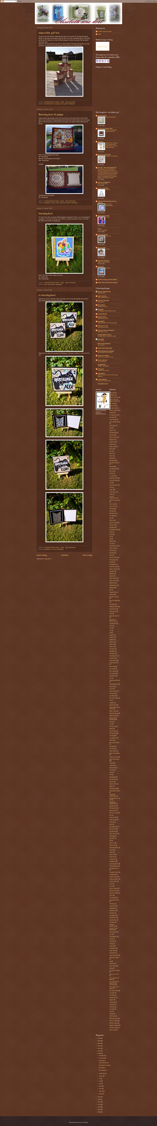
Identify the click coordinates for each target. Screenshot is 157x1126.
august (101, 1076)
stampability (112, 915)
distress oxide (113, 522)
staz (110, 934)
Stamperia (112, 922)
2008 (99, 1112)
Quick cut (111, 843)
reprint (111, 849)
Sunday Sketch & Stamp (104, 334)
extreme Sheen (113, 557)
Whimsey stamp (113, 1018)
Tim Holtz (111, 993)
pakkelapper (112, 777)
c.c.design (112, 475)
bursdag (111, 466)
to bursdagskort (47, 295)
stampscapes (112, 932)
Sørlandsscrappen (114, 957)
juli (100, 1078)
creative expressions (114, 500)
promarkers (112, 831)
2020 (99, 1053)
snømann (111, 903)
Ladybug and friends (114, 680)
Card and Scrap (113, 480)
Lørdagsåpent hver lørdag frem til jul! (107, 311)
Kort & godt (112, 666)
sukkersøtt (112, 953)
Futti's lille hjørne (103, 234)
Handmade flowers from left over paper (107, 322)
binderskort (112, 442)
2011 (99, 1104)
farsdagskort (112, 564)
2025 (99, 1040)
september (102, 1073)
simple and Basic (113, 879)
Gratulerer (108, 189)
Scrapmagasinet (113, 866)
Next (107, 46)
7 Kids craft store (113, 397)
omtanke (111, 765)
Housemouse (112, 609)
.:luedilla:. (108, 217)
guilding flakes (113, 585)
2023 (99, 1046)
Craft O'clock (112, 492)
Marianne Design (113, 713)
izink (110, 628)
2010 (99, 1107)
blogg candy (112, 446)
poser (110, 824)
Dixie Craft (112, 525)
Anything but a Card (102, 331)
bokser (111, 453)
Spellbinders (112, 910)
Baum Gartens (113, 437)
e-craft (111, 543)
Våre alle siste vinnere (103, 327)
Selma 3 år (108, 236)
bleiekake (111, 444)
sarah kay (112, 854)
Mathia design (113, 715)
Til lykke (108, 249)
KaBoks (111, 646)
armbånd (111, 412)
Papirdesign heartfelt (114, 791)
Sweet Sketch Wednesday (105, 348)
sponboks (111, 913)
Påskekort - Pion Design (111, 156)
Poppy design (113, 819)
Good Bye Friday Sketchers (104, 380)
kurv (110, 678)
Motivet (111, 740)
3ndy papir (112, 392)
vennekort (112, 1004)
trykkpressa (112, 997)
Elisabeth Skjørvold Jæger (105, 31)
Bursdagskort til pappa (51, 114)
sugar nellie (112, 950)
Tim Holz (111, 995)
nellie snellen (112, 751)
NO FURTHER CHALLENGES (105, 352)
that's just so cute (114, 974)
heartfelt (68, 202)
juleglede (111, 639)
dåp (110, 539)
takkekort (111, 963)
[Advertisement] (101, 97)
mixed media (112, 731)
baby (110, 428)
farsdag (111, 562)
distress (111, 520)
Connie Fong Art (113, 485)
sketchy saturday (113, 893)
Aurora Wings (112, 419)
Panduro (111, 781)
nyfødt (111, 763)
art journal (112, 417)
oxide (110, 772)
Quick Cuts (112, 845)
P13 (110, 774)
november (102, 1058)
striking (111, 943)
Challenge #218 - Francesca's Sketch (107, 336)
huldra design (112, 611)
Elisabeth (111, 550)
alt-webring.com (103, 49)
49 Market (112, 395)
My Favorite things (114, 742)
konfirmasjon (112, 660)
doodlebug (112, 527)
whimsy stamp (113, 1020)
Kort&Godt (112, 675)
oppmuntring (112, 767)
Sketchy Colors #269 (103, 318)
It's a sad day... (101, 340)
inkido (110, 625)
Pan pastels (112, 779)
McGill (111, 721)
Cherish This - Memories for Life (105, 357)
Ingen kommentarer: (70, 102)
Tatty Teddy (112, 966)
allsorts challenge (114, 410)
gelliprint (111, 576)
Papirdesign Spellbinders (112, 802)
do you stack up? (102, 360)
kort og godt (64, 103)
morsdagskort (113, 738)
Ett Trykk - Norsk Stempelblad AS (107, 167)
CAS (110, 482)
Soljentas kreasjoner (103, 260)
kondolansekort (113, 655)
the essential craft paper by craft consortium (114, 983)
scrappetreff (112, 874)
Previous (100, 47)
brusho (111, 455)
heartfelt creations (114, 597)
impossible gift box (49, 32)
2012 (99, 1102)
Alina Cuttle (112, 405)
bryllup (111, 458)
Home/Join (99, 46)
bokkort (111, 448)
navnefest (112, 748)
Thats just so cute (103, 326)
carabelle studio (113, 478)
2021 (99, 1051)
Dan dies (111, 511)
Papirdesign (71, 103)
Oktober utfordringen (111, 117)
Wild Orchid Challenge (104, 343)
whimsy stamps (113, 1023)
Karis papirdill (102, 247)
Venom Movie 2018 (102, 183)
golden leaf (112, 583)
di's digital (112, 515)
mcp (110, 724)
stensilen (111, 941)
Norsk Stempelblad (114, 753)
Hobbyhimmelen (113, 606)
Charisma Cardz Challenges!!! (106, 330)
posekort (111, 822)
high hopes (112, 604)
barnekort (111, 435)
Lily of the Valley (113, 698)
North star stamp (113, 757)
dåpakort (111, 541)
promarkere (112, 829)
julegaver (111, 637)
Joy (110, 630)
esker (110, 555)
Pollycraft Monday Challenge (106, 351)
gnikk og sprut (113, 580)
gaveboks (111, 571)
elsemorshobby (102, 115)
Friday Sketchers (102, 379)
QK (110, 840)
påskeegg (111, 836)
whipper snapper (113, 1025)
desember (102, 1055)
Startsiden (64, 555)
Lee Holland (112, 695)
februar (101, 1091)
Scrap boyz (112, 859)
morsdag (111, 735)
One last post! (101, 302)
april (100, 1086)
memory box (112, 726)
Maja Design (112, 705)
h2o (110, 590)
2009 (99, 1109)
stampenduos (112, 920)
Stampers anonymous (112, 925)
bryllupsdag (112, 460)
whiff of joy (112, 1016)
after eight (112, 403)
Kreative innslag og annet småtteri (107, 279)
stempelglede (112, 936)
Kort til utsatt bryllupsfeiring (109, 204)
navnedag (111, 746)
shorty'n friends (113, 876)
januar (101, 1093)
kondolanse (112, 653)
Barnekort (108, 268)
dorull (110, 532)
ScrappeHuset (101, 364)
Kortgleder (101, 309)
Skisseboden (101, 373)
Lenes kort (101, 266)
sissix (110, 883)
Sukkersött (101, 369)
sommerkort (112, 906)
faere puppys (112, 559)
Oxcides (111, 770)
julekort (111, 644)
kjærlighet (112, 651)
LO (110, 700)
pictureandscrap (102, 314)
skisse (111, 895)
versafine (111, 1009)
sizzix (110, 886)
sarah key (112, 856)
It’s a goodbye (101, 345)
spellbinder (112, 908)
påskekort (112, 838)
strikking (111, 946)
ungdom (111, 999)
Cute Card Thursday (103, 300)
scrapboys (112, 861)
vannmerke (112, 1002)
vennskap (111, 1006)
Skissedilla (101, 339)
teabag (111, 968)
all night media (113, 408)
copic (110, 487)
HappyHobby (112, 592)
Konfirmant (112, 658)
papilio (111, 786)
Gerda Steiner (113, 578)
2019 (99, 1097)
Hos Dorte (100, 141)
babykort (111, 430)
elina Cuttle (63, 202)
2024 (99, 1043)
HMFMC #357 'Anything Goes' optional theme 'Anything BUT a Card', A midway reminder (111, 145)
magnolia (111, 702)
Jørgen (99, 34)
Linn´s (99, 228)
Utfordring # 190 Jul (102, 306)
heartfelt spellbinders (114, 600)
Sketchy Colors (102, 317)
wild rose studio (113, 1027)
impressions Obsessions (112, 620)
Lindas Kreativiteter (103, 188)
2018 (99, 1099)
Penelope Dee (113, 808)
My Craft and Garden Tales (105, 128)
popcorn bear (112, 817)
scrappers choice (113, 872)
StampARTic (101, 321)
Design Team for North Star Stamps (108, 282)
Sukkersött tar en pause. (104, 370)
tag (110, 961)
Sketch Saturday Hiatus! (103, 297)
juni (100, 1081)
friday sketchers (113, 569)
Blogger (86, 1122)
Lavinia (111, 688)
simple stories (113, 881)
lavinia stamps (113, 691)
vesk (110, 1011)
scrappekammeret (114, 868)
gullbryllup (112, 587)
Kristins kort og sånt (103, 215)
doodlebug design (114, 529)
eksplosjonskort (113, 545)
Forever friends (113, 566)
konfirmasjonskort (114, 662)
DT (110, 536)
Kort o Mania (101, 305)
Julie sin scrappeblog (104, 182)
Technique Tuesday (114, 970)
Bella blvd (112, 439)
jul (55, 103)
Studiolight (112, 948)
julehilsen (111, 642)
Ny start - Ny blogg (102, 230)
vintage (111, 1013)
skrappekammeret (114, 900)
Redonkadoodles (113, 847)
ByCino (111, 473)
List (104, 46)
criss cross (112, 506)
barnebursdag (112, 432)
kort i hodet (112, 668)
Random (105, 47)
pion (110, 815)
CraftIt (111, 494)
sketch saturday (102, 296)
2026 (99, 1038)
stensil (111, 939)
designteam (112, 513)
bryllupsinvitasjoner (114, 462)
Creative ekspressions (112, 497)
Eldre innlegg (87, 555)
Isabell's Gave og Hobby (104, 262)
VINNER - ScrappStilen (103, 366)
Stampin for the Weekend (113, 929)
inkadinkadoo (112, 623)
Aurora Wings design (114, 422)
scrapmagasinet (113, 863)
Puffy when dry (113, 833)
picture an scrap (113, 812)
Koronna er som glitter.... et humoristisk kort (111, 130)
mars (100, 1088)
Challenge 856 (101, 293)
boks (110, 451)
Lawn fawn (112, 693)
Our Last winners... (102, 361)
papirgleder (112, 805)
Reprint (111, 852)
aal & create (112, 1030)
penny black (112, 810)
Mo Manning (112, 733)
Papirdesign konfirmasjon (112, 795)
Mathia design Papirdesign (113, 718)
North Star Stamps (114, 759)
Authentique (112, 425)
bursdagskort (47, 202)
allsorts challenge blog (104, 291)
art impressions (113, 415)
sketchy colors (113, 890)
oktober (101, 1060)
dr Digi (57, 202)
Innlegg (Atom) (47, 558)
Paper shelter (51, 284)
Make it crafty (113, 711)
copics (53, 202)
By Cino (111, 471)
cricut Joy (53, 549)
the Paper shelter (113, 990)
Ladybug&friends (113, 684)
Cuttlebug (111, 508)
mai (100, 1083)
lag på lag (111, 686)
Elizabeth (111, 552)
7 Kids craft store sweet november (113, 400)
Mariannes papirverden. (104, 154)
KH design (112, 648)
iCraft (110, 613)
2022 (99, 1048)
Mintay (111, 728)
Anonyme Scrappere (103, 355)
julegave (58, 103)
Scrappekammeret (103, 383)
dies (110, 518)
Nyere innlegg (42, 555)
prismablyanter (113, 826)
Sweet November (113, 955)
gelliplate (111, 573)
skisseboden (112, 897)
